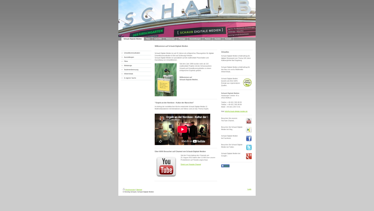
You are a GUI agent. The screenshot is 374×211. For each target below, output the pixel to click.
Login (249, 189)
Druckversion (130, 189)
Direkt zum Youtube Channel (191, 164)
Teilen (226, 166)
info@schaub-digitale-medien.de (236, 111)
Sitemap (139, 189)
